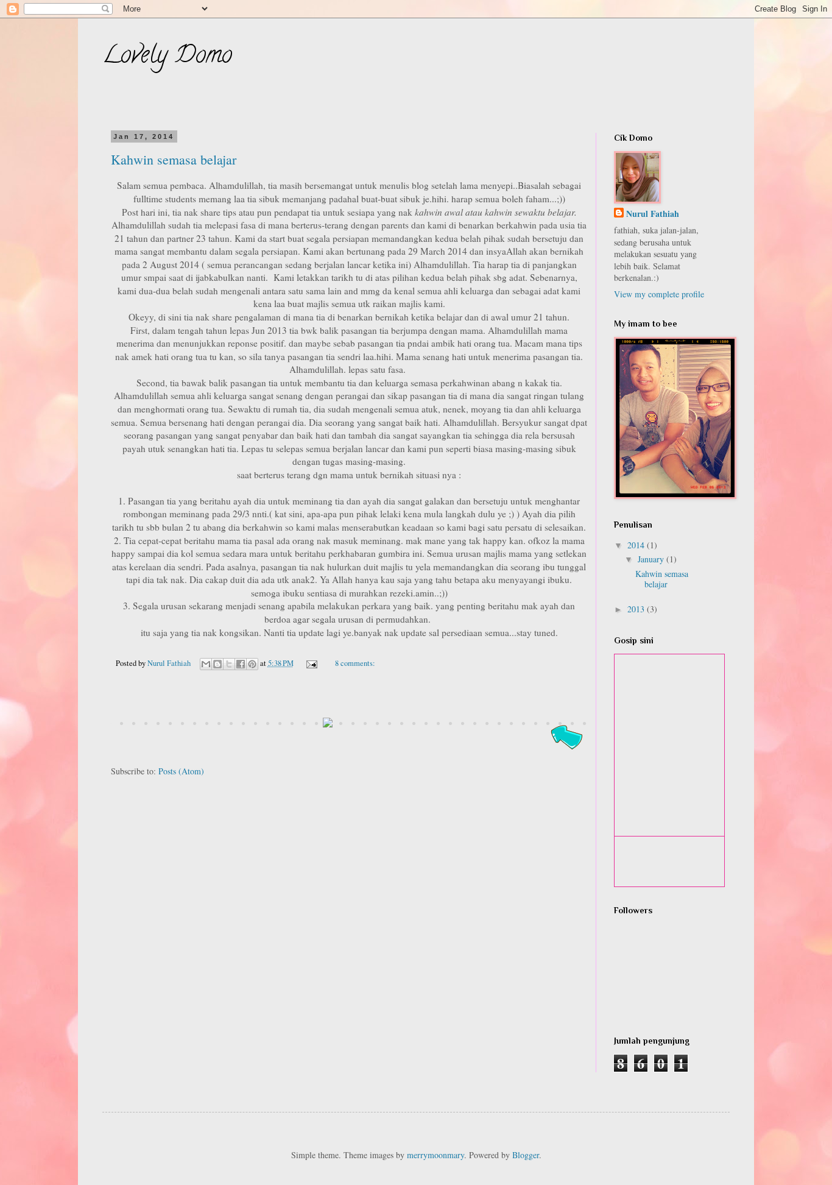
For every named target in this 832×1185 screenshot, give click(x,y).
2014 (637, 545)
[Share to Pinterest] (252, 664)
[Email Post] (311, 663)
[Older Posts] (566, 751)
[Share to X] (229, 664)
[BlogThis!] (217, 664)
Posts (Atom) (181, 771)
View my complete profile (659, 294)
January (652, 559)
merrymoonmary (435, 1155)
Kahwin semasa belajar (173, 159)
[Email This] (206, 664)
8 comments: (355, 663)
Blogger (525, 1155)
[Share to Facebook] (240, 664)
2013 (637, 609)
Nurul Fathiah (652, 214)
